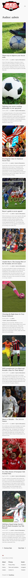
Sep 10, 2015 (5, 423)
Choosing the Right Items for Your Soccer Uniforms (13, 315)
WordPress (11, 574)
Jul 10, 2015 (5, 530)
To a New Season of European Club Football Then (13, 473)
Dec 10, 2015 (5, 213)
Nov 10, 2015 (5, 266)
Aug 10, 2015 (5, 476)
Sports (4, 320)
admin (12, 59)
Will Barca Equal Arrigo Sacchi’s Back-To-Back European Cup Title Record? (13, 526)
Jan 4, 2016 (5, 163)
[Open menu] (25, 6)
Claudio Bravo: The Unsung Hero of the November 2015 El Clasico (14, 262)
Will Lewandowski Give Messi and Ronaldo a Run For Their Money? (13, 369)
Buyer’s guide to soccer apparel (12, 211)
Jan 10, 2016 (5, 110)
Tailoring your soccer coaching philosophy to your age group (12, 107)
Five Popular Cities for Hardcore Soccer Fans (12, 160)
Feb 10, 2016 (5, 59)
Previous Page (7, 548)
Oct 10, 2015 (5, 372)
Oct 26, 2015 (5, 318)
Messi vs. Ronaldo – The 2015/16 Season (13, 420)
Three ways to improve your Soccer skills (13, 56)
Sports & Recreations (20, 59)
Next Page (22, 548)
